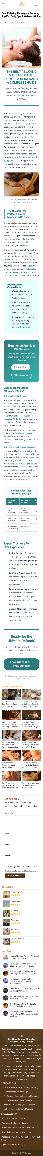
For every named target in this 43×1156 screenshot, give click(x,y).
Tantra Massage (25, 1100)
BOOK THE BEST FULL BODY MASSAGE (21, 664)
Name (8, 833)
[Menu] (3, 4)
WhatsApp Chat (21, 375)
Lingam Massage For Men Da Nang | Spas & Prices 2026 (24, 957)
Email (7, 845)
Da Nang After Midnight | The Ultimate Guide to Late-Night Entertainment (21, 981)
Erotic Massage (10, 1087)
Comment (9, 813)
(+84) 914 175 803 (26, 1127)
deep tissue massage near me (23, 463)
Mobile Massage (11, 1109)
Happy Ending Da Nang (28, 1087)
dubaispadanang (21, 1123)
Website (8, 856)
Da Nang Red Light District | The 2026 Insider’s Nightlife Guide (23, 965)
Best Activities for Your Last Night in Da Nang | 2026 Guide (24, 990)
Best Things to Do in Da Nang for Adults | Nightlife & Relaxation (23, 1005)
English (37, 3)
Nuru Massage (10, 1092)
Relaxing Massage (30, 1096)
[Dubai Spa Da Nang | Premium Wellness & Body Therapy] (21, 4)
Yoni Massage (29, 1104)
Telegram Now (20, 367)
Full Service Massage (13, 1096)
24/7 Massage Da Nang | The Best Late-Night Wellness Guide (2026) (23, 973)
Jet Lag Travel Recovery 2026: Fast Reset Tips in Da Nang (24, 997)
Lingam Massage (25, 1109)
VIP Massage (22, 1092)
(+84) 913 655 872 (19, 1118)
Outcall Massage (11, 1100)
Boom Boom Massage (13, 1104)
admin (24, 22)
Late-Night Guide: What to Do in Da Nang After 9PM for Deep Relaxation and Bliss (24, 1014)
